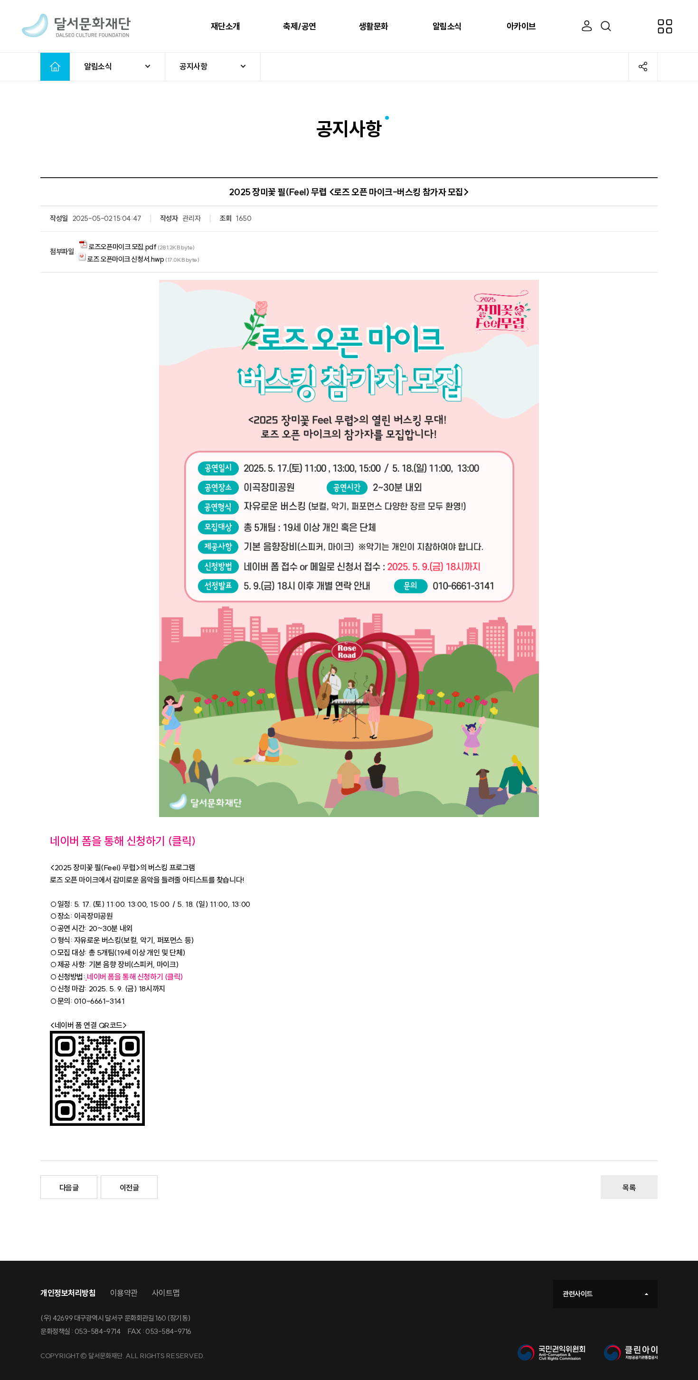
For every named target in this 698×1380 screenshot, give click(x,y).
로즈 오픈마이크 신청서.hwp (125, 259)
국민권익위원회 (551, 1352)
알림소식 (98, 66)
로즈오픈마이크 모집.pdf (122, 246)
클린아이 (631, 1352)
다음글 (69, 1187)
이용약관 (124, 1293)
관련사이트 (578, 1293)
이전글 (129, 1187)
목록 (629, 1187)
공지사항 (193, 66)
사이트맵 (165, 1293)
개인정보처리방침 (68, 1293)
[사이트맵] (674, 26)
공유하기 (643, 66)
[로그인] (587, 26)
